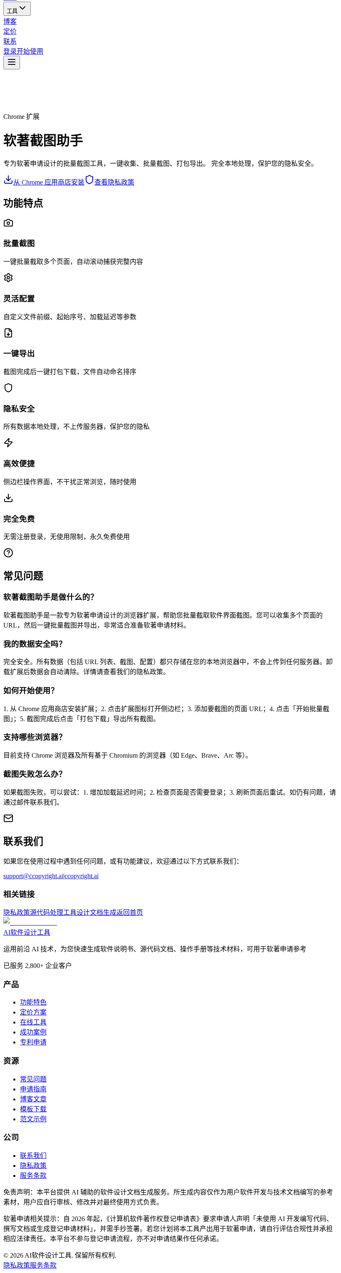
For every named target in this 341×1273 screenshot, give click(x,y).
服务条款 (33, 1175)
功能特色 (33, 1002)
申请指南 (33, 1089)
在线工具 (33, 1022)
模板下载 (33, 1109)
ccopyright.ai (81, 875)
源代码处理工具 (53, 912)
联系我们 (33, 1155)
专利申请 (33, 1042)
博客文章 (33, 1099)
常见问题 (33, 1079)
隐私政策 (16, 912)
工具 (12, 11)
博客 (10, 21)
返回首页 (129, 912)
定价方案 (33, 1012)
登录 (10, 51)
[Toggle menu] (11, 62)
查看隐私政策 (114, 182)
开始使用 (30, 51)
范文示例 (33, 1119)
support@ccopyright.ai (33, 875)
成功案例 (33, 1032)
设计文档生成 (96, 912)
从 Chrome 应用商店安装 (48, 182)
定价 (10, 31)
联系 (10, 41)
